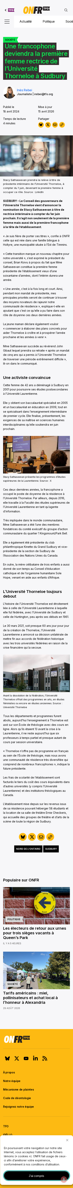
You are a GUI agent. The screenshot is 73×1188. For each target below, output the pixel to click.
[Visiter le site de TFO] (9, 10)
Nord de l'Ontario (28, 848)
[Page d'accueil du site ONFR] (36, 1039)
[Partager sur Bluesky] (41, 125)
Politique (49, 21)
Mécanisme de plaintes (18, 1089)
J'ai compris (36, 1175)
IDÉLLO (7, 1134)
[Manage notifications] (64, 1179)
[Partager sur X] (48, 125)
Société (10, 39)
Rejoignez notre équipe (18, 1106)
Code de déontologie (17, 1098)
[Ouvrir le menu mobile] (7, 21)
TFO (6, 1126)
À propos (9, 1072)
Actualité (25, 21)
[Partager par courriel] (55, 125)
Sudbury (51, 848)
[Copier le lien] (62, 125)
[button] (67, 1140)
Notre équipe (11, 1081)
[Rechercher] (66, 10)
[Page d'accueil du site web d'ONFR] (36, 10)
